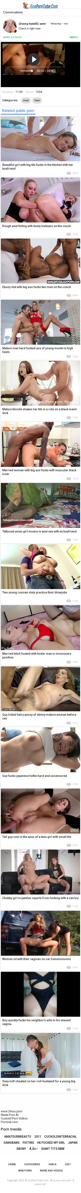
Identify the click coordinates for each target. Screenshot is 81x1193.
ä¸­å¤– (33, 1148)
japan (72, 1142)
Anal (26, 100)
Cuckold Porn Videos (14, 1118)
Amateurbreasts (17, 1136)
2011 (37, 1136)
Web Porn (25, 1170)
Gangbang (12, 1142)
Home (12, 1164)
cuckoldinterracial (60, 1136)
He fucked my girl (51, 1142)
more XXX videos (51, 1170)
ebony (21, 1148)
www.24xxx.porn (11, 1111)
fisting (28, 1142)
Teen (37, 100)
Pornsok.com (9, 1122)
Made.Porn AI (9, 1115)
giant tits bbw (52, 1148)
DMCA (52, 1164)
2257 (68, 1164)
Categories (32, 1164)
